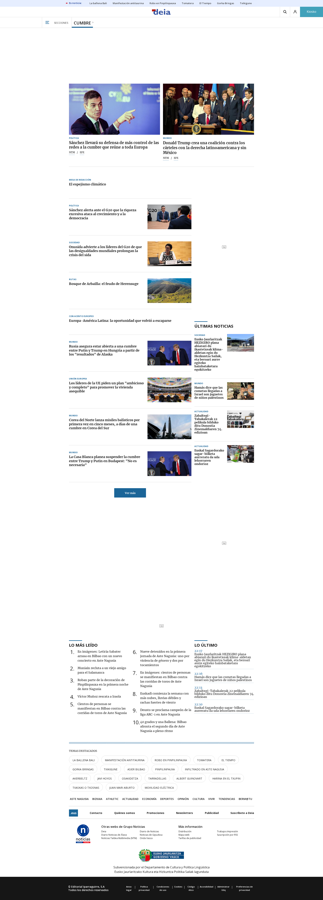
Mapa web (184, 834)
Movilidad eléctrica (159, 787)
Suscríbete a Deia (242, 813)
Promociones (155, 813)
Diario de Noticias (149, 831)
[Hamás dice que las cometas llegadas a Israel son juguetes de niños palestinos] (240, 392)
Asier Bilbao (136, 769)
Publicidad (212, 813)
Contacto (96, 813)
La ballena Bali (84, 760)
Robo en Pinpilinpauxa (171, 760)
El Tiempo (228, 760)
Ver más (130, 493)
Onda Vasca (146, 838)
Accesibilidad (206, 886)
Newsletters (184, 813)
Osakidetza (130, 778)
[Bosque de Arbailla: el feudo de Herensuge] (169, 290)
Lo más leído (83, 645)
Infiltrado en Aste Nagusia (204, 769)
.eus (73, 813)
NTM (72, 152)
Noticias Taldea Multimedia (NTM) (119, 838)
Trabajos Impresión (227, 831)
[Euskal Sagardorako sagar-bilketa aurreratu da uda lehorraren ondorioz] (240, 457)
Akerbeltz (80, 778)
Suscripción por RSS (227, 834)
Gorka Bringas (83, 769)
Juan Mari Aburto (122, 787)
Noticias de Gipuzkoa (151, 834)
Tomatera (204, 760)
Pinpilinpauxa (165, 769)
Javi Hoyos (104, 778)
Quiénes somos (124, 813)
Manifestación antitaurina (124, 760)
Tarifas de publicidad (190, 838)
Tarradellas (157, 778)
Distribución (185, 831)
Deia (103, 831)
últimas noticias (213, 326)
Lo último (205, 645)
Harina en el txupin (226, 778)
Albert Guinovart (189, 778)
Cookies (178, 886)
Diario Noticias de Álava (114, 834)
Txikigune (110, 769)
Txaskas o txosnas (86, 787)
